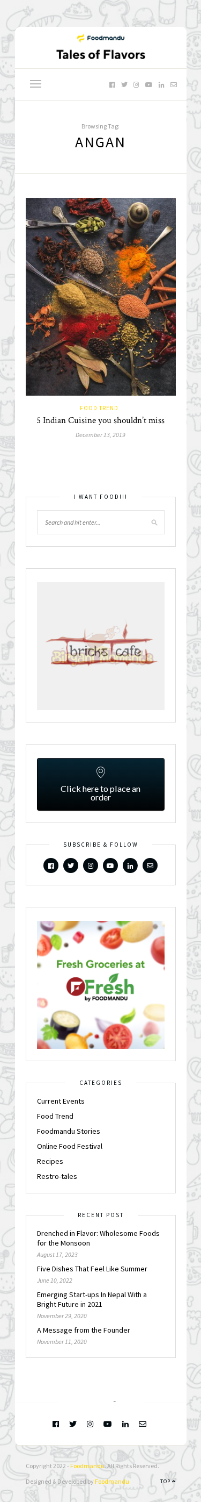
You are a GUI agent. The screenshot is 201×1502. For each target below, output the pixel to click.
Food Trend (99, 408)
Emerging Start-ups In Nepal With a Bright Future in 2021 (92, 1299)
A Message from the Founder (83, 1330)
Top (166, 1481)
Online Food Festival (69, 1146)
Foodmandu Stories (68, 1131)
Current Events (61, 1101)
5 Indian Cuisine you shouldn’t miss (100, 420)
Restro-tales (57, 1176)
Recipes (50, 1161)
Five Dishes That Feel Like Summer (92, 1269)
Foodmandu (87, 1466)
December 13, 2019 (100, 435)
